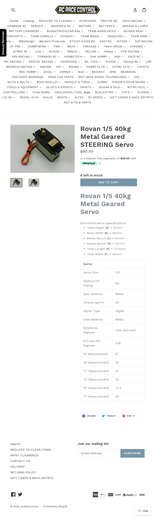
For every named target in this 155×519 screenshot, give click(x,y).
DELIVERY (17, 466)
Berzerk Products (52, 41)
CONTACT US (20, 461)
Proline (111, 61)
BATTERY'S (107, 26)
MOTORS (85, 26)
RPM (113, 72)
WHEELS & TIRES (77, 82)
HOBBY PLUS (96, 67)
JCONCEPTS (14, 36)
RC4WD (54, 51)
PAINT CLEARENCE (24, 455)
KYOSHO (67, 36)
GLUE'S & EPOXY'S (60, 87)
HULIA (48, 97)
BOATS (62, 97)
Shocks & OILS (110, 87)
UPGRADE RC (16, 26)
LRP (148, 61)
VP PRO (15, 46)
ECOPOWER (87, 21)
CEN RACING (130, 51)
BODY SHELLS (47, 82)
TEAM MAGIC (90, 36)
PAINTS (86, 87)
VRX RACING (21, 56)
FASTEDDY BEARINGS (27, 77)
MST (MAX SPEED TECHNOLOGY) (103, 77)
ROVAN (74, 67)
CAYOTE (143, 67)
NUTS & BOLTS (18, 82)
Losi (38, 51)
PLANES (143, 92)
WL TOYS (91, 61)
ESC (137, 77)
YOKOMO (136, 46)
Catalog (28, 21)
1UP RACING (144, 41)
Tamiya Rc (131, 61)
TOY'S (126, 92)
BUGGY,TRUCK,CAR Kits (64, 31)
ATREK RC (21, 51)
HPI (59, 67)
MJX (81, 72)
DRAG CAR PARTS (61, 77)
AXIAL (48, 72)
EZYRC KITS (121, 67)
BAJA (71, 46)
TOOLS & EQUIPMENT (23, 87)
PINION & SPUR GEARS (129, 82)
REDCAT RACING (41, 61)
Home (14, 21)
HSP (118, 56)
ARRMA (65, 72)
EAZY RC (134, 56)
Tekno (7, 41)
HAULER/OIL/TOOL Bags (72, 92)
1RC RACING (13, 61)
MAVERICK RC (61, 26)
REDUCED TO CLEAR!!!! (56, 21)
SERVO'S (37, 26)
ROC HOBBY (28, 72)
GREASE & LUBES (135, 26)
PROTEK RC (109, 21)
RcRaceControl (30, 506)
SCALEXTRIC (105, 92)
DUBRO (102, 82)
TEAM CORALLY (42, 36)
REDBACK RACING (19, 67)
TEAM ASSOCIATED (102, 31)
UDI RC (7, 97)
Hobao (109, 51)
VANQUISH (115, 36)
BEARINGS (128, 72)
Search (15, 444)
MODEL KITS (29, 97)
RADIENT (98, 72)
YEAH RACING (132, 21)
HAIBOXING (69, 61)
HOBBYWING (37, 46)
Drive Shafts (41, 92)
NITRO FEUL (136, 87)
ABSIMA (45, 67)
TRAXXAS (90, 46)
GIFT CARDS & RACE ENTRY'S (131, 97)
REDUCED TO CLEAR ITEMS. (31, 449)
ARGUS (72, 51)
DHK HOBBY (99, 56)
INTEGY (122, 41)
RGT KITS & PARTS (77, 102)
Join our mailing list (93, 444)
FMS (57, 46)
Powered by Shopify (55, 506)
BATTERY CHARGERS (24, 31)
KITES (79, 97)
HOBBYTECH (73, 56)
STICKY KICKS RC (82, 41)
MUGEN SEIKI (134, 31)
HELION (91, 51)
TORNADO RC (47, 56)
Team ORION (113, 46)
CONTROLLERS (14, 92)
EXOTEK (106, 41)
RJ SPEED (95, 97)
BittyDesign (27, 41)
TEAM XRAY (139, 36)
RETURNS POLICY (23, 472)
